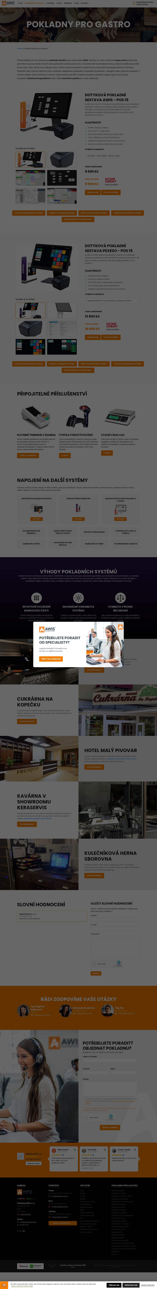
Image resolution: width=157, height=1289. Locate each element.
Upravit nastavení (147, 1285)
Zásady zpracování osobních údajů (22, 1286)
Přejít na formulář (51, 659)
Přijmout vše (114, 1285)
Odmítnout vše (131, 1285)
